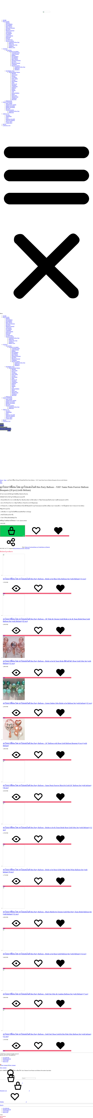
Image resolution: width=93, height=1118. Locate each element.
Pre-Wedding (9, 33)
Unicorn (13, 80)
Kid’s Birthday (9, 24)
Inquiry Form (9, 100)
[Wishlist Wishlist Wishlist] (47, 535)
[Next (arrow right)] (2, 1117)
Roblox (13, 89)
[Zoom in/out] (5, 1116)
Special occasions (10, 41)
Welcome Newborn (10, 28)
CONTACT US (6, 125)
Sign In (1, 1105)
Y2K (13, 91)
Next (1, 483)
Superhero (14, 85)
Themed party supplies (11, 104)
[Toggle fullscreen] (3, 1116)
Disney (13, 94)
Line (23, 535)
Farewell (8, 38)
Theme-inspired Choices (14, 72)
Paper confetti (9, 103)
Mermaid (14, 73)
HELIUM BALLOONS (18, 548)
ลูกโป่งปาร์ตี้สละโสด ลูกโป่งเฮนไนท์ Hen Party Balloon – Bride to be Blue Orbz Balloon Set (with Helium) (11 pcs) (44, 579)
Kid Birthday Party (10, 71)
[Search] (18, 1078)
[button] (46, 220)
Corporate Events (16, 52)
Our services (9, 50)
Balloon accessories (10, 106)
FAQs (7, 117)
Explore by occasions (14, 51)
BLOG (4, 124)
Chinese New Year (13, 45)
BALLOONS (6, 21)
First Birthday (9, 25)
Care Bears (14, 77)
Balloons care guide (10, 119)
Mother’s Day (12, 47)
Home (1, 480)
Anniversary (8, 32)
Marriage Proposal (10, 30)
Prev (1, 481)
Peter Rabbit (14, 81)
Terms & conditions (10, 120)
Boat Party (14, 99)
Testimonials (9, 116)
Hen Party (8, 29)
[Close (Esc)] (0, 1116)
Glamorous (14, 98)
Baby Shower (9, 26)
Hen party (8, 108)
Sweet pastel (14, 74)
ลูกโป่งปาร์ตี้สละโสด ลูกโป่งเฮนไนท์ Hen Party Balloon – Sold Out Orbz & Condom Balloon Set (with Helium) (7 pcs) (45, 994)
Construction (15, 86)
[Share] (2, 1116)
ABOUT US (6, 113)
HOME (4, 20)
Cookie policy (9, 123)
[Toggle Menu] (0, 1064)
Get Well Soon (9, 39)
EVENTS (5, 48)
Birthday (8, 22)
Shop (5, 480)
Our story (8, 115)
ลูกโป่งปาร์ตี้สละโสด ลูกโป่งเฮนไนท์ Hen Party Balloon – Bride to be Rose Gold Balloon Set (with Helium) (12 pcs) (44, 954)
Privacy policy (9, 121)
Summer (13, 90)
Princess (13, 76)
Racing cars (14, 84)
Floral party (14, 95)
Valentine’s (11, 46)
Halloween (11, 43)
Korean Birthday (15, 93)
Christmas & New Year (14, 42)
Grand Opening (9, 35)
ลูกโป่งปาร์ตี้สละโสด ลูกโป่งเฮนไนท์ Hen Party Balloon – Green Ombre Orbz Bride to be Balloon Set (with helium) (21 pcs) (47, 703)
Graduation (8, 34)
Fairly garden (15, 78)
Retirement (8, 37)
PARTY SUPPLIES (7, 102)
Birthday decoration (10, 107)
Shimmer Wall (15, 97)
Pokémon (14, 87)
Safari (13, 82)
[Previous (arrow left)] (0, 1117)
